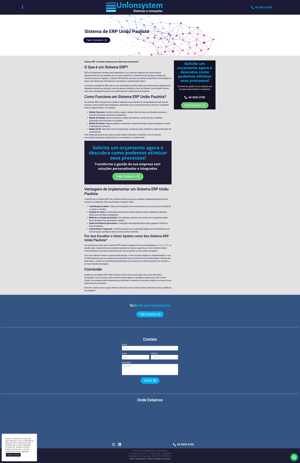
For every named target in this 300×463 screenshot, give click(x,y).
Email (124, 354)
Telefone (154, 354)
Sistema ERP (163, 245)
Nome (124, 345)
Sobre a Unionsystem (159, 451)
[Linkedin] (119, 444)
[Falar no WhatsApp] (294, 457)
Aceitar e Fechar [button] (13, 455)
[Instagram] (113, 444)
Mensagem (126, 363)
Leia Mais (24, 451)
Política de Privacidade (141, 451)
